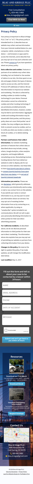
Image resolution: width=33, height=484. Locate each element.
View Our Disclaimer (12, 471)
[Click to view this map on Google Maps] (16, 441)
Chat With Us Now (16, 19)
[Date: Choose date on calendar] (3, 312)
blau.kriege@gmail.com (18, 15)
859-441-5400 (17, 12)
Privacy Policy (23, 471)
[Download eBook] (16, 374)
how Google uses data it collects (18, 168)
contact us (13, 62)
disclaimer (7, 184)
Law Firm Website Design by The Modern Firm (16, 474)
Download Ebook (16, 384)
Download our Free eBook (16, 376)
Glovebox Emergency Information (16, 403)
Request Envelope (16, 414)
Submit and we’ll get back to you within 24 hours (16, 339)
